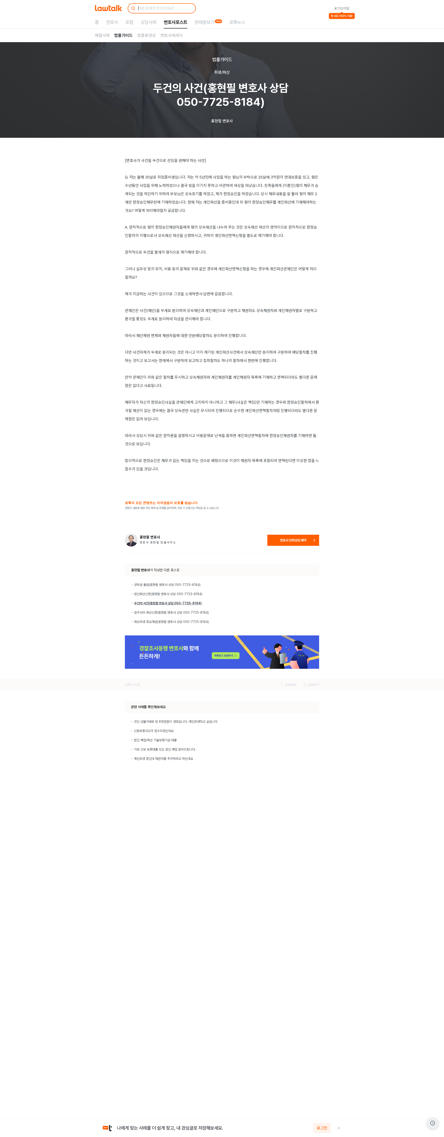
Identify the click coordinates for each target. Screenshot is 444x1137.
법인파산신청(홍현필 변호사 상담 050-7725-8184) (168, 594)
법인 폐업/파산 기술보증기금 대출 (155, 740)
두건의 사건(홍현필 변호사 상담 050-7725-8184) (168, 603)
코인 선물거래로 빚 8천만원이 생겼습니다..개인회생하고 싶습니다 (175, 721)
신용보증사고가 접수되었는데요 (154, 731)
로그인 (322, 1128)
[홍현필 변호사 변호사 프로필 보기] (131, 540)
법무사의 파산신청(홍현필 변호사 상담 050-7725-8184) (171, 612)
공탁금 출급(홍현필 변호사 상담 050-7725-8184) (167, 585)
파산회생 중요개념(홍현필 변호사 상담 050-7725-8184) (171, 622)
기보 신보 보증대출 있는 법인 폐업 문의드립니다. (165, 749)
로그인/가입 (341, 8)
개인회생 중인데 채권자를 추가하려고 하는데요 (163, 758)
